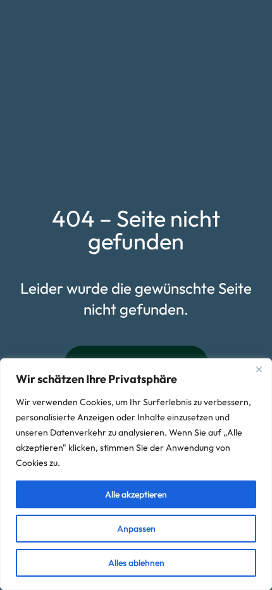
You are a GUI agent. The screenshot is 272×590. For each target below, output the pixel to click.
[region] (136, 474)
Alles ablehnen (136, 562)
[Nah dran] (258, 369)
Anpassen (136, 528)
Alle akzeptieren (136, 494)
